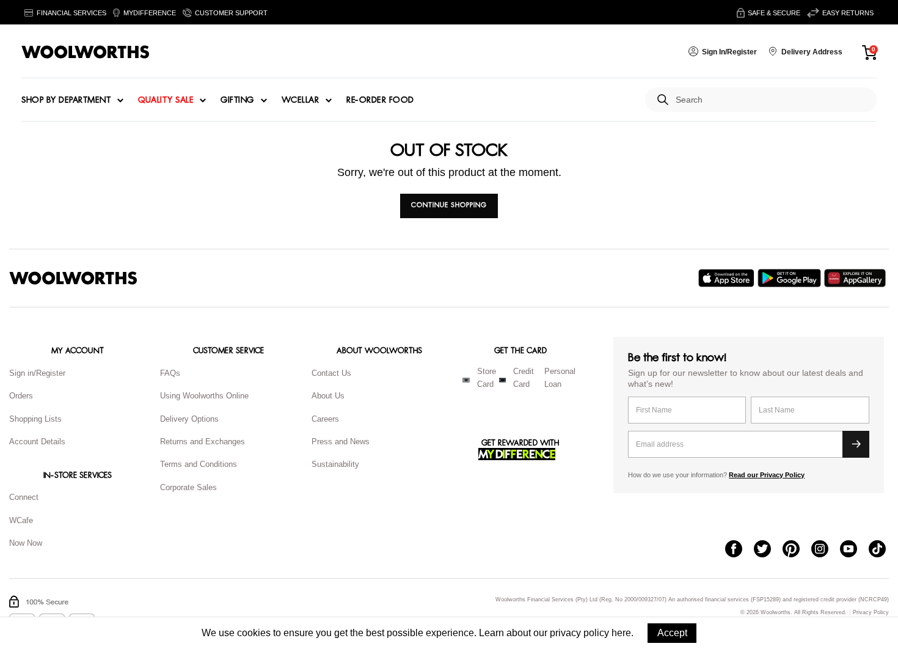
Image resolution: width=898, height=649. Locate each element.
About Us (328, 395)
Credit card (523, 378)
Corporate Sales (188, 487)
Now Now (25, 543)
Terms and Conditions (198, 464)
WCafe (21, 520)
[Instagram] (825, 550)
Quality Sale (165, 100)
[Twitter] (768, 550)
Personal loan (559, 378)
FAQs (170, 373)
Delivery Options (189, 419)
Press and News (341, 441)
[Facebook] (739, 550)
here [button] (621, 633)
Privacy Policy (871, 612)
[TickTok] (883, 550)
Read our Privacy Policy (767, 475)
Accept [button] (672, 633)
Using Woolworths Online (204, 395)
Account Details (37, 441)
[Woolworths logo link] (85, 52)
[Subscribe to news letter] (855, 444)
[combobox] (771, 100)
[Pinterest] (797, 550)
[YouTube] (854, 550)
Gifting (237, 100)
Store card (486, 378)
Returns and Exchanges (202, 441)
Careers (325, 419)
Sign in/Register (37, 373)
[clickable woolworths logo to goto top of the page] (73, 278)
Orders (21, 395)
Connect (23, 497)
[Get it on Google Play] (790, 278)
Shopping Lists (35, 419)
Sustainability (335, 464)
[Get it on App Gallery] (856, 278)
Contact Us (331, 373)
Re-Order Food (380, 100)
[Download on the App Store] (727, 278)
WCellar (300, 100)
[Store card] (466, 380)
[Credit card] (502, 380)
